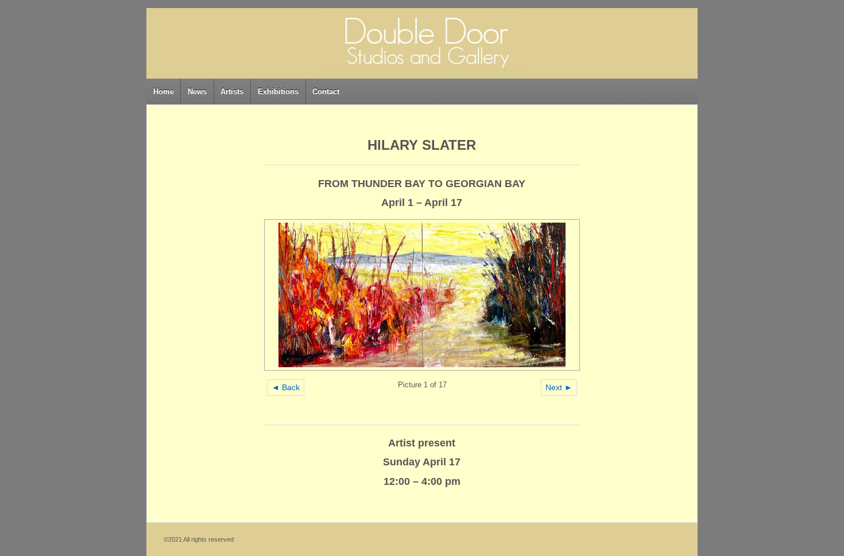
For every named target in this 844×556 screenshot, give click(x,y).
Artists (231, 91)
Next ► (558, 387)
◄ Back (286, 387)
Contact (325, 91)
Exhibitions (278, 91)
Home (163, 91)
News (197, 91)
